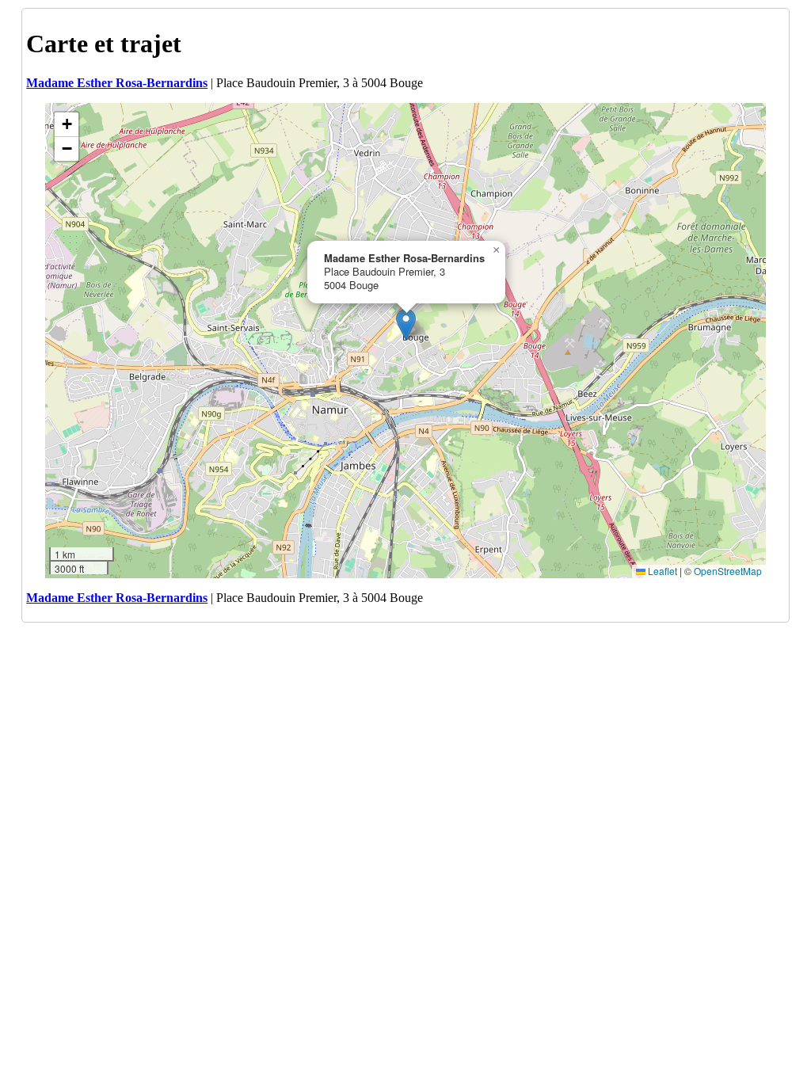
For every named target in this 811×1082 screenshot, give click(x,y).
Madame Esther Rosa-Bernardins (117, 83)
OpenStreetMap (728, 570)
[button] (406, 324)
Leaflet (661, 570)
